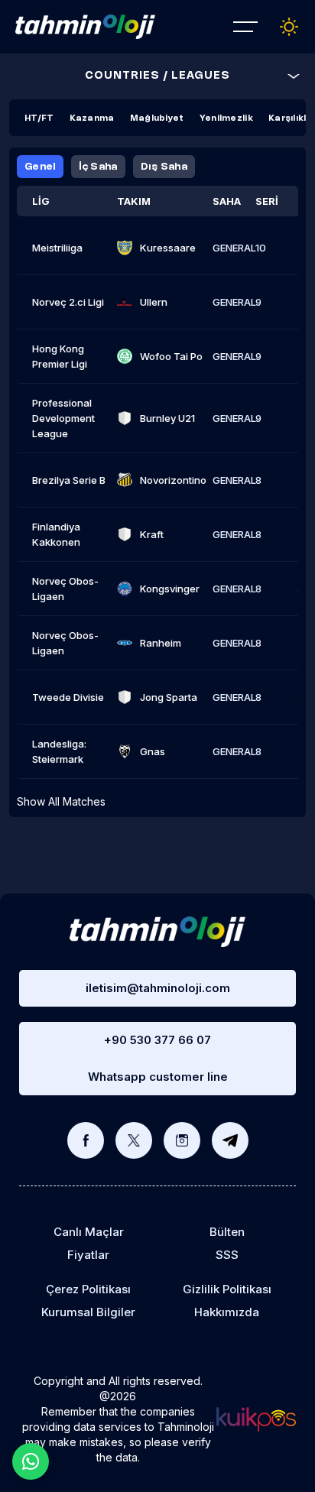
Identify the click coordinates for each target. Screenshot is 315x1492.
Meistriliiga (57, 248)
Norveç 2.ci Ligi (68, 302)
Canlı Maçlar (89, 1231)
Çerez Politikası (88, 1289)
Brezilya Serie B (69, 480)
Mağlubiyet (157, 118)
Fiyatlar (88, 1254)
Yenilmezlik (226, 118)
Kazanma (92, 118)
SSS (227, 1254)
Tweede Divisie (68, 697)
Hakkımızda (226, 1312)
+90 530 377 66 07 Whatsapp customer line (158, 1058)
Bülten (227, 1231)
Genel (40, 166)
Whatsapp (30, 1461)
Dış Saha (164, 166)
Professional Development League (63, 418)
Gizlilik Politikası (227, 1289)
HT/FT (39, 118)
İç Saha (98, 166)
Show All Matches (61, 801)
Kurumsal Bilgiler (88, 1312)
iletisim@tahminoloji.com (158, 988)
